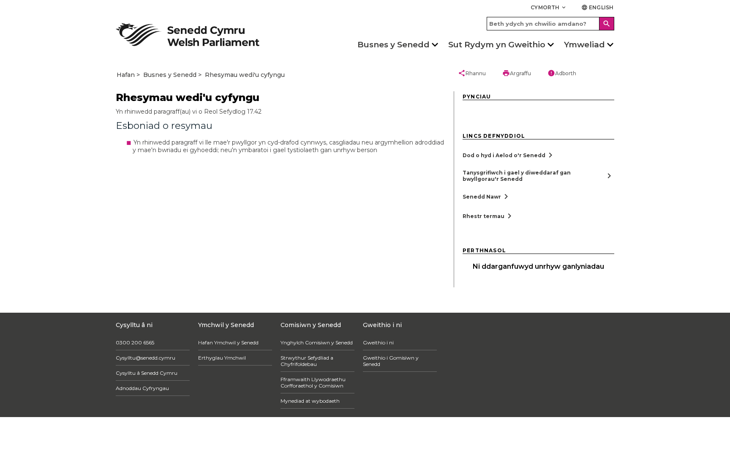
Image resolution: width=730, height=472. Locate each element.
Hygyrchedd (219, 431)
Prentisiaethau (387, 403)
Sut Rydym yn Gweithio (496, 44)
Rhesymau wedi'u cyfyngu (245, 75)
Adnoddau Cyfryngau (142, 388)
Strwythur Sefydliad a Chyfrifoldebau (311, 361)
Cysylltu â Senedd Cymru (146, 373)
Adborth (562, 73)
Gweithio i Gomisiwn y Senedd (406, 358)
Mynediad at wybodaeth (314, 401)
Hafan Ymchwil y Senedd (230, 342)
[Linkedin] (608, 346)
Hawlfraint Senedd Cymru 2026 (157, 431)
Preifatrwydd (257, 431)
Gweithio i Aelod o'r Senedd (402, 373)
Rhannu (472, 73)
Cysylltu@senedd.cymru (145, 358)
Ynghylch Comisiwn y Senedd (321, 342)
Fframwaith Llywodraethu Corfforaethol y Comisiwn (317, 382)
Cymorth (549, 7)
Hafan (126, 75)
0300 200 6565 (135, 342)
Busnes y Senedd (393, 44)
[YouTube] (584, 346)
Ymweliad (584, 44)
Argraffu (516, 73)
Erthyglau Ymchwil (224, 358)
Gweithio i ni (384, 342)
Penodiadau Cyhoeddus (398, 388)
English (597, 7)
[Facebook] (509, 346)
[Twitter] (534, 346)
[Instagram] (559, 346)
